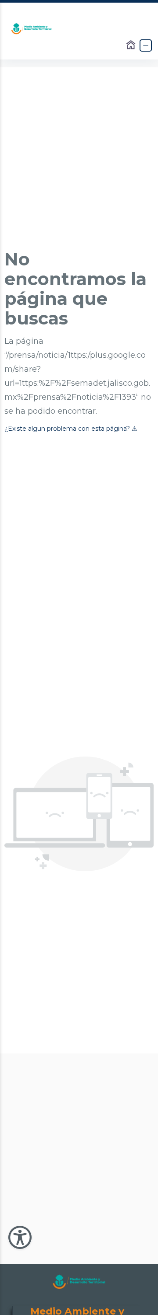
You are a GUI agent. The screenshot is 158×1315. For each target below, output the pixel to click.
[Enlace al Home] (131, 45)
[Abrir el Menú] (146, 45)
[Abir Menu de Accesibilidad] (20, 1237)
